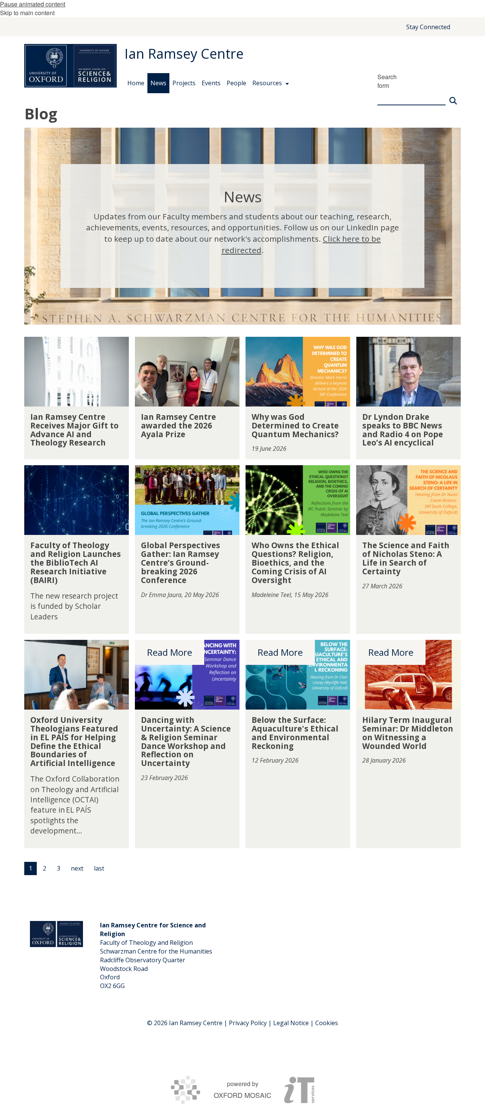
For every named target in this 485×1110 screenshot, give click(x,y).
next (77, 868)
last (99, 868)
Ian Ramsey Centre (184, 53)
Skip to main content (27, 12)
